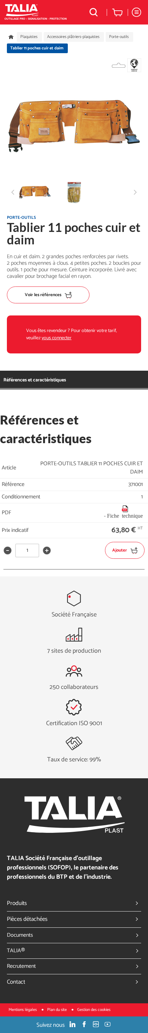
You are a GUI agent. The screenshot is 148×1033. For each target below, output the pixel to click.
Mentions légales (23, 1009)
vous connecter (57, 338)
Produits (17, 903)
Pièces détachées (27, 919)
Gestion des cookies (93, 1009)
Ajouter (119, 550)
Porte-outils (119, 37)
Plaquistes (29, 37)
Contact (16, 982)
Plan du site (57, 1009)
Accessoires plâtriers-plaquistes (73, 37)
